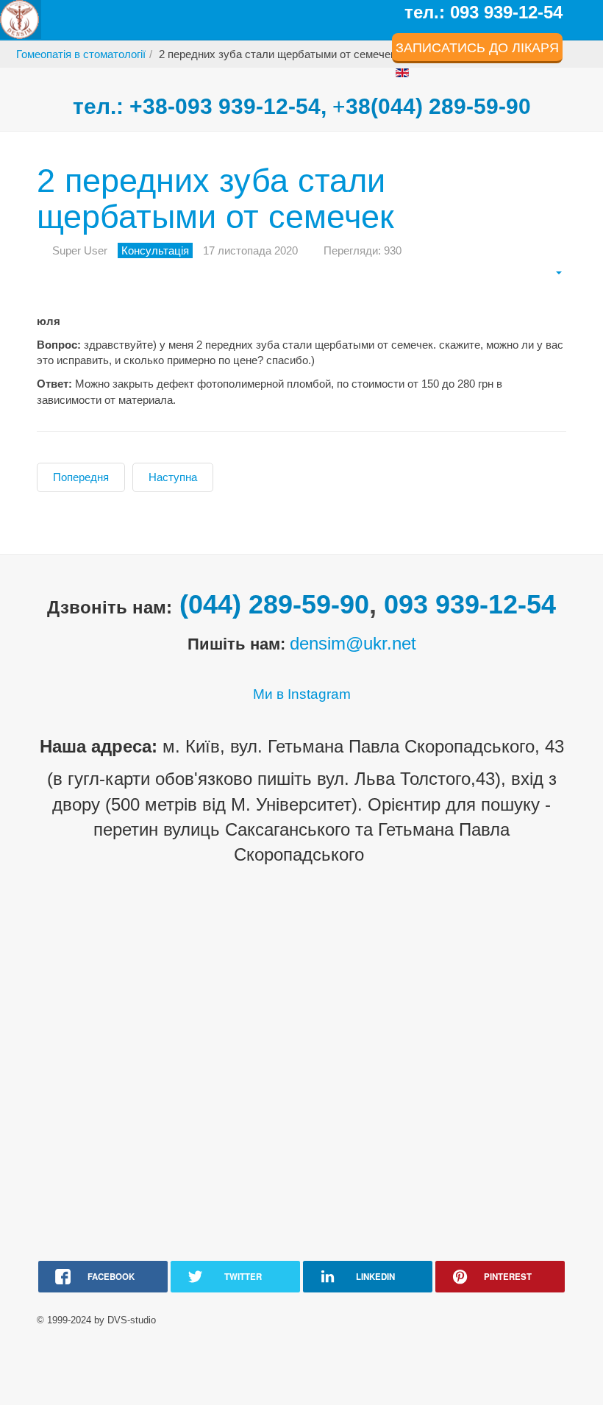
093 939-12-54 (470, 604)
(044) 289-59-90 (274, 604)
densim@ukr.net (353, 643)
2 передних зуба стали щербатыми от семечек (215, 199)
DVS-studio (131, 1320)
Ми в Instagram (302, 694)
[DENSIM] (20, 19)
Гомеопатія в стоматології (81, 54)
